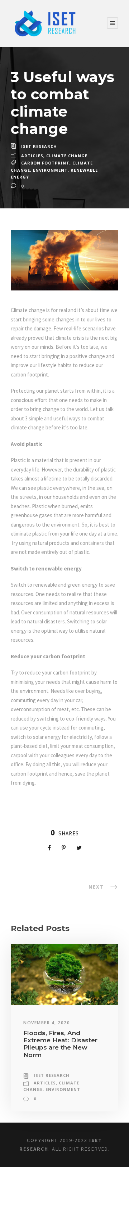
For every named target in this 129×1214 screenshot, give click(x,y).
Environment (63, 1089)
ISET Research (39, 146)
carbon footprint (45, 163)
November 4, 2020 (46, 1023)
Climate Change (66, 155)
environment (50, 170)
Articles (32, 155)
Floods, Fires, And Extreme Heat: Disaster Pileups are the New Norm (60, 1044)
